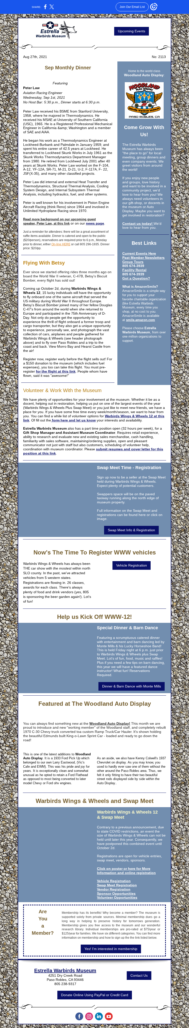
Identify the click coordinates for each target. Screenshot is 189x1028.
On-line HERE (60, 244)
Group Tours (132, 262)
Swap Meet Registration (117, 885)
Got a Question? (136, 278)
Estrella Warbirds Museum (65, 970)
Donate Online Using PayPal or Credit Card (94, 995)
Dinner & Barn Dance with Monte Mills (131, 686)
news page (95, 223)
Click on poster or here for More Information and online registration (126, 871)
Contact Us (139, 975)
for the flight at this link (56, 371)
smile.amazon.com (140, 320)
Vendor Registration (113, 889)
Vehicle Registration (131, 565)
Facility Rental (134, 270)
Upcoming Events (131, 31)
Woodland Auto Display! (109, 723)
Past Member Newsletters (143, 258)
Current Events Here (139, 253)
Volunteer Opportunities (117, 897)
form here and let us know (73, 420)
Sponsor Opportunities (116, 893)
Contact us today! (138, 224)
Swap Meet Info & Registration (131, 530)
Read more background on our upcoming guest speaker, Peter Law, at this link (59, 221)
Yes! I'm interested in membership (110, 949)
